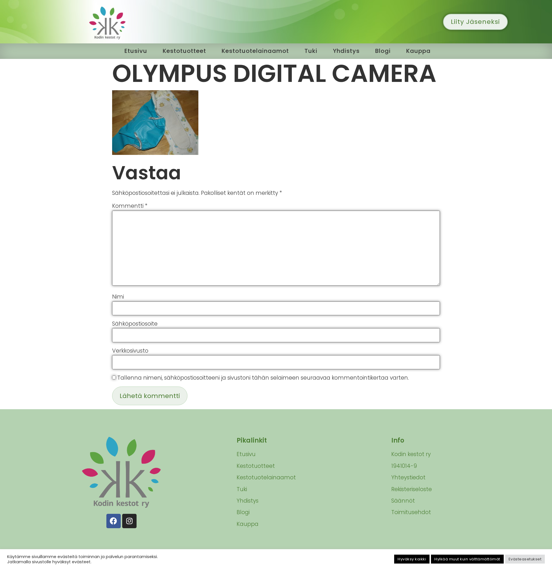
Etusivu (135, 51)
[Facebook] (113, 521)
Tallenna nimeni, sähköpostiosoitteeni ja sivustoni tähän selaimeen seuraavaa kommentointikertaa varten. (263, 378)
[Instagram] (129, 521)
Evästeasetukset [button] (525, 559)
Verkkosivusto (130, 351)
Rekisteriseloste (411, 489)
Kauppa (418, 51)
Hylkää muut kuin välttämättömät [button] (467, 559)
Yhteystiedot (408, 477)
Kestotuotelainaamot (255, 51)
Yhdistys (346, 51)
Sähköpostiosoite (135, 324)
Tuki (310, 51)
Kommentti (129, 206)
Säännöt (403, 501)
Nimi (118, 297)
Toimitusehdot (411, 512)
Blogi (383, 51)
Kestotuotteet (184, 51)
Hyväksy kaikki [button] (412, 559)
